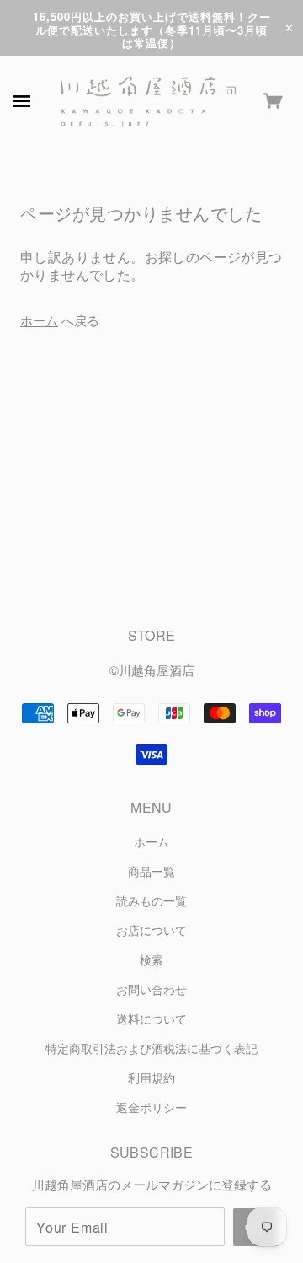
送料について (151, 1019)
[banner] (148, 102)
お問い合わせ (151, 989)
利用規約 (151, 1078)
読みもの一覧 (151, 901)
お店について (151, 930)
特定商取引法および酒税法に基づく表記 (151, 1048)
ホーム (39, 320)
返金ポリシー (151, 1107)
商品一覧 (151, 871)
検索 (151, 960)
